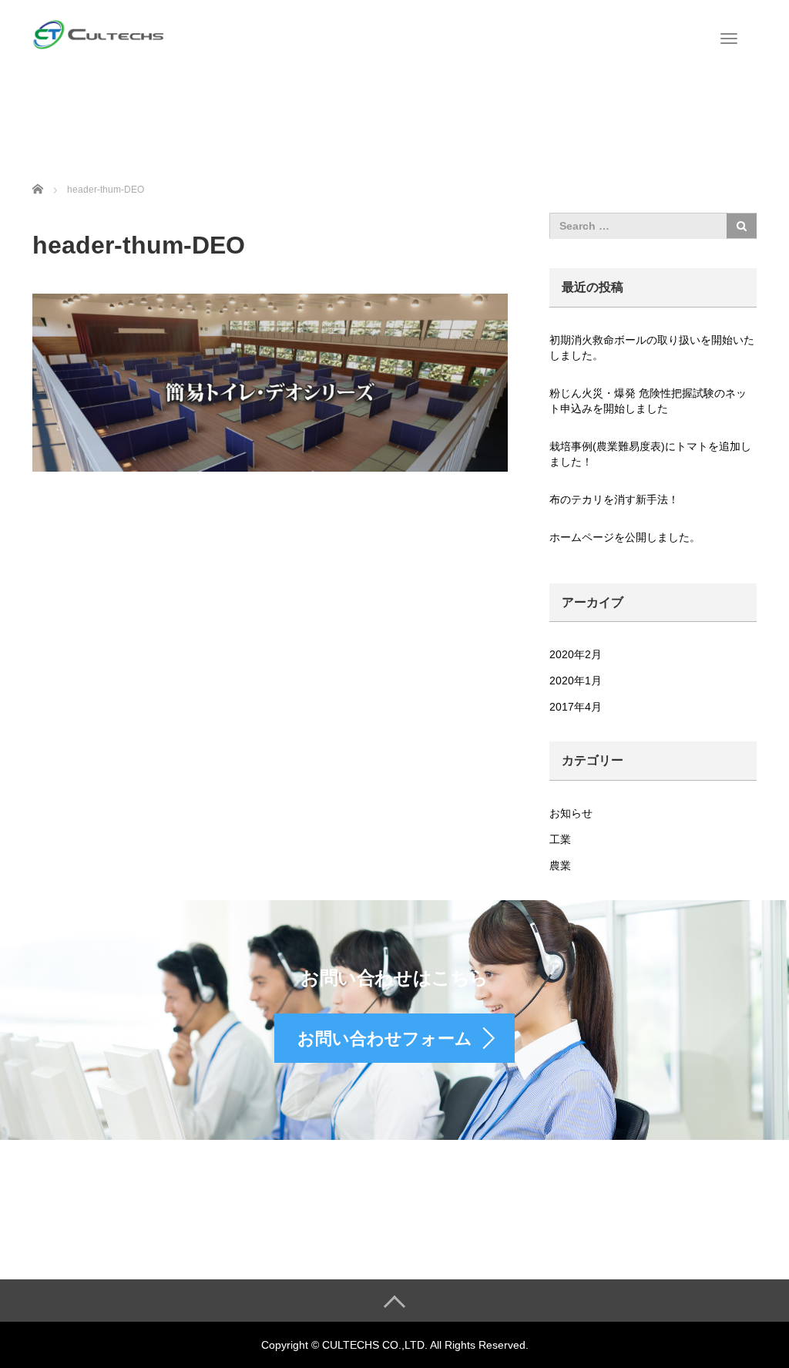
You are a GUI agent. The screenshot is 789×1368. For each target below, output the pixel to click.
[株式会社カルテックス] (101, 24)
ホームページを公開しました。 (624, 537)
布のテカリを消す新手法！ (614, 499)
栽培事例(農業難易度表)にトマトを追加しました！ (650, 454)
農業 (560, 865)
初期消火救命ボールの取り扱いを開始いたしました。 (651, 347)
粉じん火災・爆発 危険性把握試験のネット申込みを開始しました (648, 401)
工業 (560, 839)
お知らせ (571, 813)
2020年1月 (575, 680)
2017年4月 (575, 707)
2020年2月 (575, 654)
